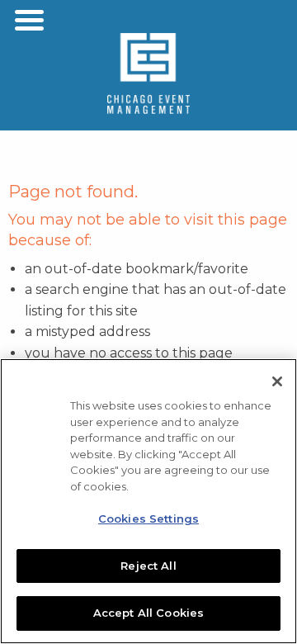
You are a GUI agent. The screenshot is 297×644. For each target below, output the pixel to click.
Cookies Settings (148, 518)
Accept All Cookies (148, 612)
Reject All (148, 565)
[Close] (277, 381)
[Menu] (29, 20)
